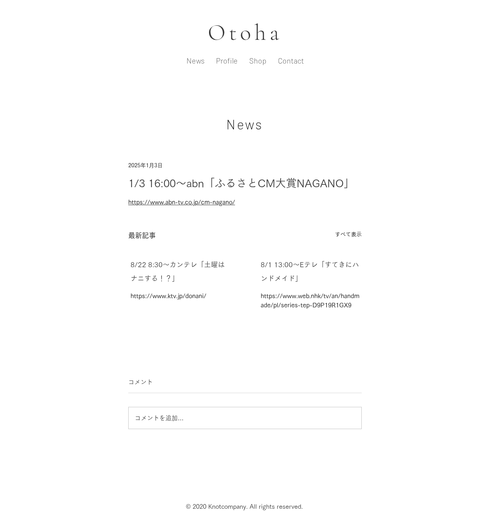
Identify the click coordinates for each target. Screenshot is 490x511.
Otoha (245, 32)
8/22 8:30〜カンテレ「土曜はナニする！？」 (178, 271)
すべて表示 (348, 234)
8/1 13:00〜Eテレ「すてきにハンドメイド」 (310, 271)
